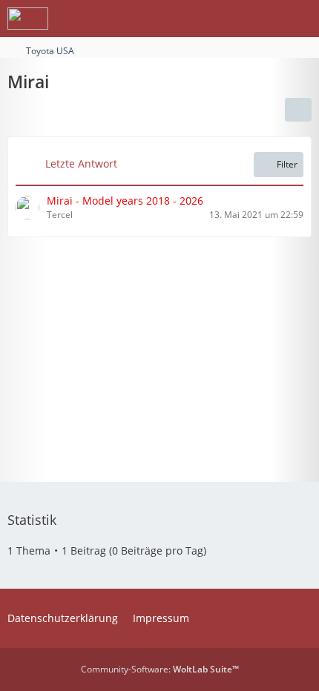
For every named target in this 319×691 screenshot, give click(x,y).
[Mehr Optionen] (298, 110)
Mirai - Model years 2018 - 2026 (125, 201)
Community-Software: (160, 669)
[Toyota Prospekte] (27, 18)
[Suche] (225, 18)
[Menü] (300, 18)
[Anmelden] (262, 18)
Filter (287, 164)
